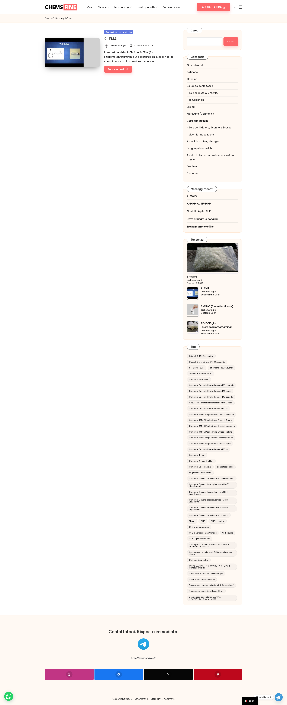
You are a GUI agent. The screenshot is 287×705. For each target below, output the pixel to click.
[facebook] (118, 674)
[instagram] (69, 674)
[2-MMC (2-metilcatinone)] (192, 309)
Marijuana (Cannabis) (200, 113)
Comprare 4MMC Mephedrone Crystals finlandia (211, 414)
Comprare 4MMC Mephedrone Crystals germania (212, 426)
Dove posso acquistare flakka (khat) (206, 591)
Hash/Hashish (195, 99)
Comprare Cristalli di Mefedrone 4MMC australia (211, 385)
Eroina (191, 106)
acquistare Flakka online (200, 472)
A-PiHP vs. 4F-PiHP (199, 203)
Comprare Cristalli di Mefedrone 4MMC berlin (210, 391)
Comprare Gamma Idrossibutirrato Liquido (208, 515)
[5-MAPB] (212, 257)
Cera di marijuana (198, 120)
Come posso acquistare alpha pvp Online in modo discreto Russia (209, 545)
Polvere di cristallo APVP (200, 373)
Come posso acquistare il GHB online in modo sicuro (210, 553)
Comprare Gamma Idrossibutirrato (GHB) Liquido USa (208, 508)
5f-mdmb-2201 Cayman (221, 368)
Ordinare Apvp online (198, 560)
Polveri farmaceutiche (119, 32)
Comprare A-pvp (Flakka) (201, 461)
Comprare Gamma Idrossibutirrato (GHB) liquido (211, 478)
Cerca (194, 30)
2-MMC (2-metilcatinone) (217, 306)
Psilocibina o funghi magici (203, 141)
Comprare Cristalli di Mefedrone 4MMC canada (211, 397)
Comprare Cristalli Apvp (200, 467)
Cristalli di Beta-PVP (199, 379)
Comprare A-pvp (197, 455)
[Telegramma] (279, 697)
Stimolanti (193, 173)
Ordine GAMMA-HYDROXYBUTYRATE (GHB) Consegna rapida (210, 567)
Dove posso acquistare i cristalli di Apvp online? (211, 585)
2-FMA (110, 39)
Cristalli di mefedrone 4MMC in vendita (207, 362)
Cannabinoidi (195, 65)
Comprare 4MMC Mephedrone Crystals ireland (210, 432)
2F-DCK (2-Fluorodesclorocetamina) (216, 325)
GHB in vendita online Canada (203, 533)
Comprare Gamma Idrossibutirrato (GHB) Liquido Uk (208, 501)
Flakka (192, 521)
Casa (47, 18)
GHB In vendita (218, 521)
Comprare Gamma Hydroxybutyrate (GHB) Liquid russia (209, 493)
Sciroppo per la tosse (200, 86)
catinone (192, 72)
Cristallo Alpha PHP (199, 211)
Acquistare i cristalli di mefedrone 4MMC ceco (210, 402)
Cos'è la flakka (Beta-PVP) (202, 579)
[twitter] (168, 674)
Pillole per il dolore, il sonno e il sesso (209, 127)
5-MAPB (192, 195)
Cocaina (192, 79)
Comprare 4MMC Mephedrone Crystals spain (210, 443)
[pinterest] (218, 674)
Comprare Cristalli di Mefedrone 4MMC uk (208, 449)
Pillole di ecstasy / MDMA (202, 93)
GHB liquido (227, 533)
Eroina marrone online (200, 226)
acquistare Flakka (225, 467)
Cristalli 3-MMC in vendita (201, 356)
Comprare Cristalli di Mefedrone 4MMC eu (208, 408)
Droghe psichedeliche (200, 148)
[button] (213, 7)
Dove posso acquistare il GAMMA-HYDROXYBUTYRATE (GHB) (205, 598)
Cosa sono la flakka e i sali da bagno (206, 573)
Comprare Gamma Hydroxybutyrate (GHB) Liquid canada (209, 485)
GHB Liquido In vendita (199, 538)
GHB (203, 521)
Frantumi (192, 166)
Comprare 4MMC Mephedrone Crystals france (210, 420)
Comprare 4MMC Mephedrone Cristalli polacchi (211, 437)
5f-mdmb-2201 (196, 368)
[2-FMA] (192, 293)
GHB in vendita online (199, 527)
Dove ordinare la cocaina (202, 219)
